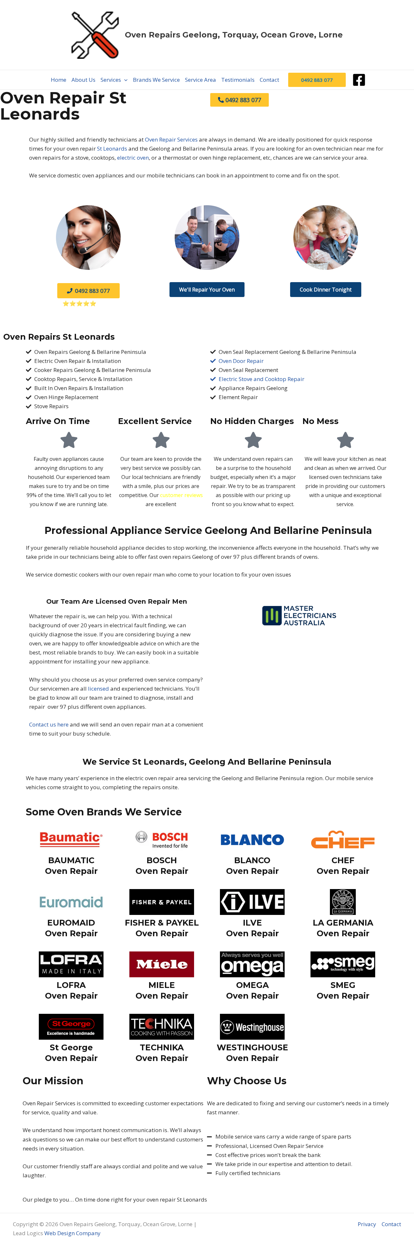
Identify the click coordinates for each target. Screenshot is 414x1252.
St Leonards (112, 148)
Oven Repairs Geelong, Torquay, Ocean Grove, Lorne (234, 34)
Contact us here (49, 724)
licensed (98, 688)
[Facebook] (359, 80)
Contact (391, 1224)
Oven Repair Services (171, 139)
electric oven (133, 157)
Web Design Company (73, 1233)
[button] (124, 79)
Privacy (367, 1224)
